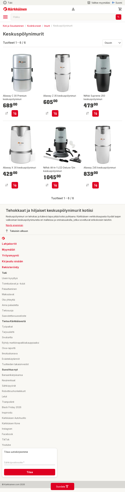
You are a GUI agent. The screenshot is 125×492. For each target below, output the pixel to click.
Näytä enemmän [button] (14, 225)
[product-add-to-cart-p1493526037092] (95, 113)
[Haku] (118, 17)
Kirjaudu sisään (12, 261)
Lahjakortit (9, 243)
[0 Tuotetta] (120, 9)
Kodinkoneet (34, 25)
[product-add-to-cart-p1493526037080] (55, 185)
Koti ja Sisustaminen (13, 25)
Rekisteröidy (10, 267)
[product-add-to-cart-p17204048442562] (15, 185)
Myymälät (8, 249)
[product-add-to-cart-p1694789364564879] (95, 185)
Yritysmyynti (10, 255)
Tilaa (30, 472)
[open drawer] (5, 17)
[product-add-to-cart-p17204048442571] (55, 113)
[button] (98, 2)
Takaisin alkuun (19, 231)
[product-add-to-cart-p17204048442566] (15, 113)
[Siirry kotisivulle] (15, 9)
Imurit (47, 25)
